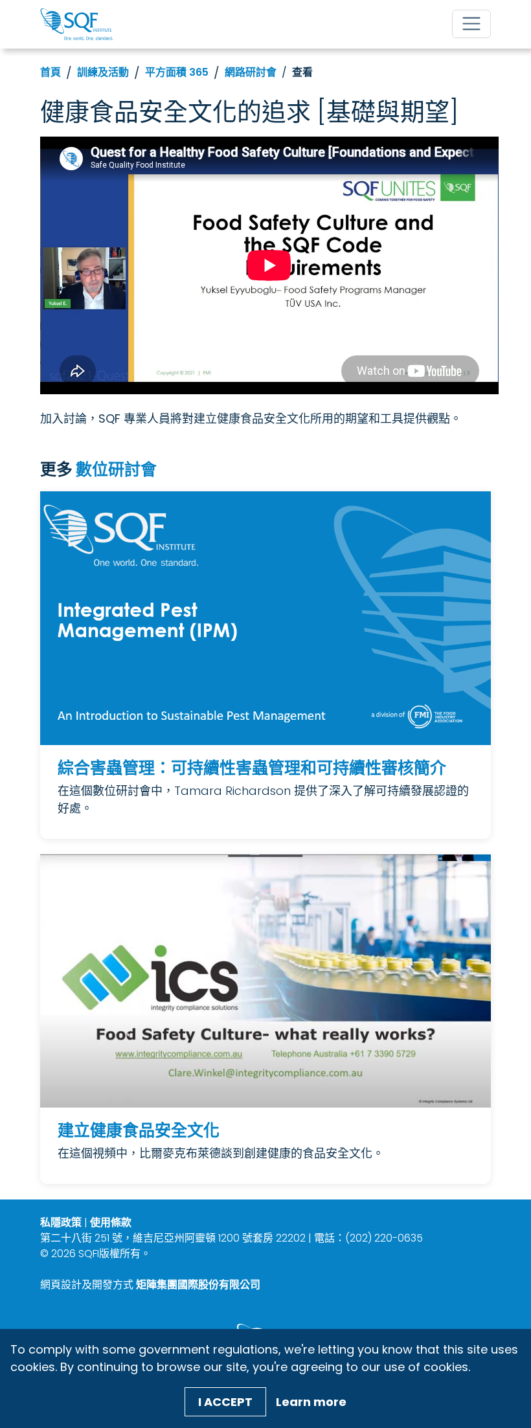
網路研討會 (251, 72)
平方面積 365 (177, 72)
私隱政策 (61, 1222)
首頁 (50, 72)
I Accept (225, 1402)
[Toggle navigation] (471, 24)
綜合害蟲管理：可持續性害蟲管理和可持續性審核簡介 (252, 768)
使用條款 (110, 1222)
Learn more (311, 1402)
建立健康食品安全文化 (139, 1130)
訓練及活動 (103, 72)
